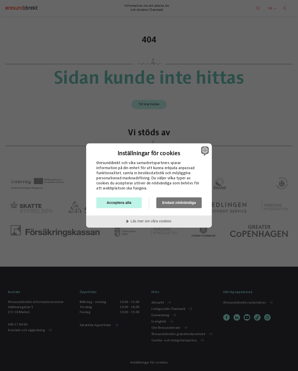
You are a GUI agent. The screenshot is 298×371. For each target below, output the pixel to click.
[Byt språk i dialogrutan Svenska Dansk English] (204, 151)
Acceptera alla (119, 203)
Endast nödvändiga (179, 203)
